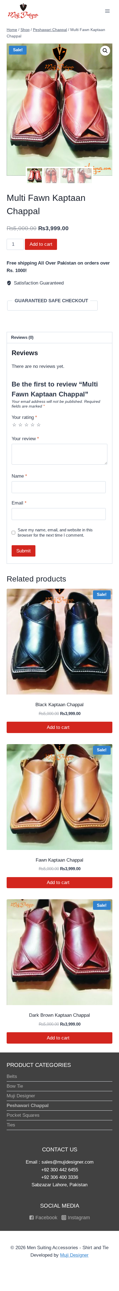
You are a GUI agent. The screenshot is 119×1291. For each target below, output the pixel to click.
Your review (25, 438)
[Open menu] (107, 11)
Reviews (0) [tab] (22, 337)
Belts (12, 1076)
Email (19, 503)
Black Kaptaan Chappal (59, 704)
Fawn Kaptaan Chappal (59, 860)
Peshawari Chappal (28, 1105)
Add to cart (41, 244)
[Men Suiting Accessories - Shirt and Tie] (23, 11)
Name (19, 476)
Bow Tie (15, 1086)
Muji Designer (21, 1095)
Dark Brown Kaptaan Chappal (59, 1015)
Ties (11, 1125)
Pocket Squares (23, 1115)
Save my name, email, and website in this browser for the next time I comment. (55, 532)
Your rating (24, 417)
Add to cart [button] (59, 727)
